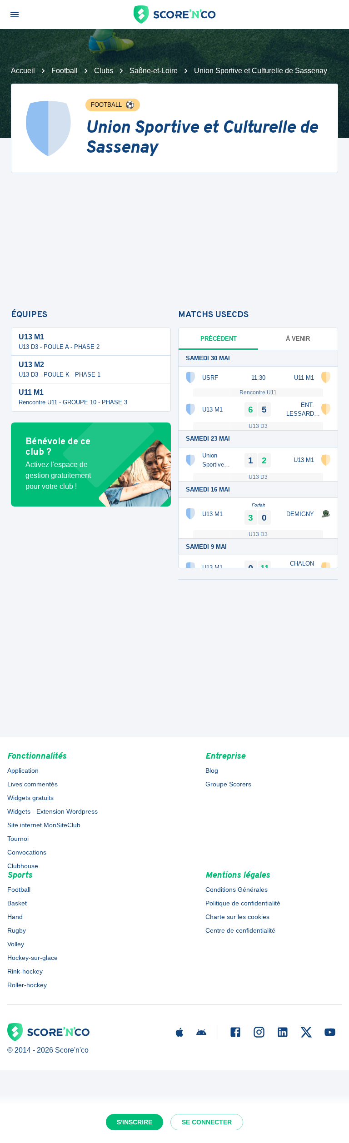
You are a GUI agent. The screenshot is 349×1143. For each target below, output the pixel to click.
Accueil (23, 71)
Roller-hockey (27, 985)
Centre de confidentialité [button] (240, 930)
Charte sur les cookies (237, 916)
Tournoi (18, 838)
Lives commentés (32, 784)
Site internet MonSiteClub (43, 825)
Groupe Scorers (228, 784)
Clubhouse (22, 866)
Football (64, 71)
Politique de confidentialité (242, 903)
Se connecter (207, 1122)
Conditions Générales (236, 889)
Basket (17, 903)
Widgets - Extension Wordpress (52, 811)
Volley (15, 944)
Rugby (16, 930)
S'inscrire (134, 1122)
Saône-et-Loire (154, 71)
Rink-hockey (25, 971)
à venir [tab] (298, 338)
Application (23, 770)
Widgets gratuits (30, 797)
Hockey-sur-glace (32, 957)
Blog (211, 770)
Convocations (26, 852)
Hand (15, 916)
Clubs (103, 71)
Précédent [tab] (218, 338)
